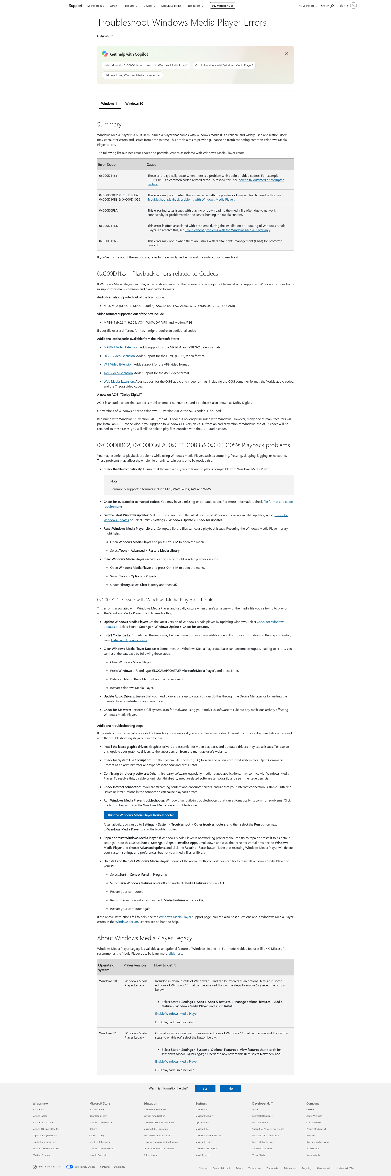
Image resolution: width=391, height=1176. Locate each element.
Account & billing (171, 5)
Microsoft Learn (260, 1122)
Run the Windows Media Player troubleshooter (141, 815)
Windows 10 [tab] (134, 103)
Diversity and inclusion (317, 1141)
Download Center (98, 1115)
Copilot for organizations (45, 1135)
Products (129, 5)
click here (175, 953)
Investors (310, 1135)
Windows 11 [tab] (110, 103)
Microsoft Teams (204, 1141)
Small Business (203, 1154)
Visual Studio (258, 1154)
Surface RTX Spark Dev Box (46, 1128)
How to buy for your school (157, 1135)
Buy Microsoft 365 (222, 5)
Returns (93, 1128)
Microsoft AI (202, 1109)
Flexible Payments (98, 1154)
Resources (194, 5)
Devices (148, 5)
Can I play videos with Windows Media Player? (224, 65)
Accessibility (312, 1148)
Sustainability (313, 1154)
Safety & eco (290, 1168)
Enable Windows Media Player (176, 1013)
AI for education (151, 1154)
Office (113, 5)
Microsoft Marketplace (263, 1141)
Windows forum (126, 921)
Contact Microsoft (222, 1168)
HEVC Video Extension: (119, 356)
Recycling (306, 1168)
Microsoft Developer (262, 1115)
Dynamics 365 (202, 1122)
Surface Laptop (40, 1115)
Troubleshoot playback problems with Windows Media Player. (191, 199)
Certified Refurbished (99, 1141)
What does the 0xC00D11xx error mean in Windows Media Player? (146, 65)
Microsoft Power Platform (208, 1135)
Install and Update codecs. (129, 640)
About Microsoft (314, 1115)
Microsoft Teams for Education (159, 1122)
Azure (255, 1109)
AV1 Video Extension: (118, 373)
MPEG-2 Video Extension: (121, 347)
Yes (205, 1088)
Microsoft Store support (101, 1122)
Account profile (96, 1109)
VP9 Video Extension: (118, 364)
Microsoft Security (204, 1115)
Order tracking (96, 1135)
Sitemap (203, 1168)
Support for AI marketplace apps (268, 1128)
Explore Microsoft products (46, 1148)
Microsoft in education (155, 1109)
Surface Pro (38, 1109)
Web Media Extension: (119, 381)
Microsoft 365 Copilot (206, 1148)
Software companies (262, 1148)
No (230, 1088)
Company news (313, 1122)
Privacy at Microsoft (316, 1128)
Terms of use (254, 1168)
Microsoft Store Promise (101, 1148)
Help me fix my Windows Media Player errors (132, 75)
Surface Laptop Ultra (43, 1122)
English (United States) (50, 1166)
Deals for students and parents (159, 1148)
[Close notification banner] (286, 53)
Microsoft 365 (95, 5)
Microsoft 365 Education (156, 1128)
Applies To (106, 36)
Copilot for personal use (44, 1141)
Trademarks (272, 1168)
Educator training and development (161, 1141)
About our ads (324, 1168)
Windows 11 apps (41, 1154)
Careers (310, 1109)
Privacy (239, 1168)
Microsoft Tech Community (265, 1135)
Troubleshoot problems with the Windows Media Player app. (227, 230)
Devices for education (154, 1115)
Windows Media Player (175, 917)
